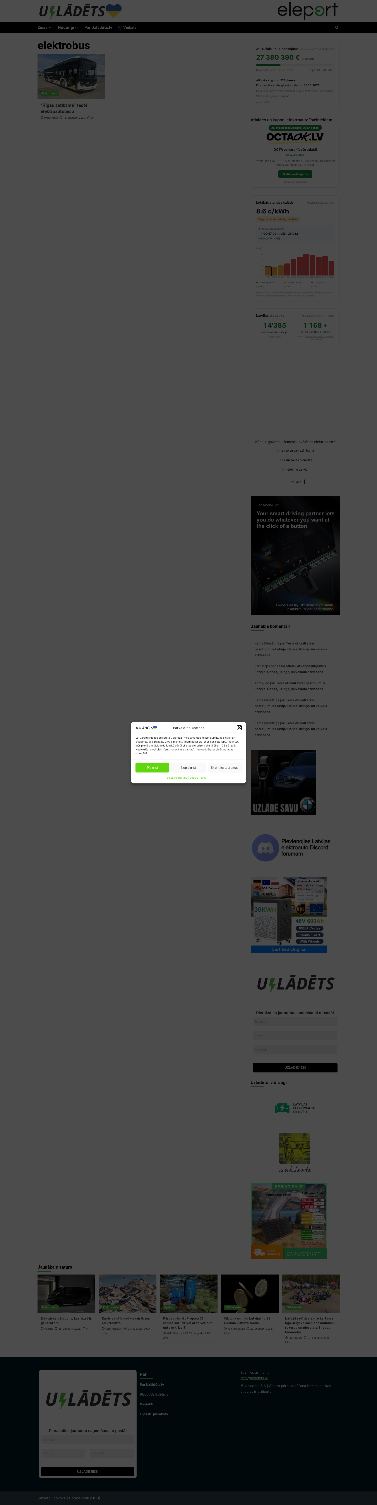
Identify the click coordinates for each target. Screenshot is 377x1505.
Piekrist (152, 767)
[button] (239, 728)
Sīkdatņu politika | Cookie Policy (186, 777)
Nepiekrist (188, 767)
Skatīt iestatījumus (224, 767)
